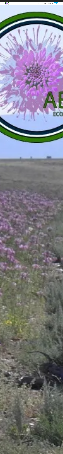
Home (38, 3)
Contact (56, 3)
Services (41, 3)
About (45, 3)
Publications (49, 3)
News (52, 3)
